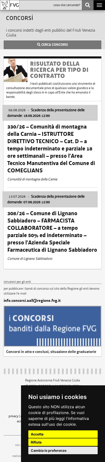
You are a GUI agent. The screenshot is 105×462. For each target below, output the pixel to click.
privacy (13, 416)
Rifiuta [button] (36, 442)
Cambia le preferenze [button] (48, 450)
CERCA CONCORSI (54, 45)
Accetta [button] (37, 434)
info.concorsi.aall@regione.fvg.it (32, 300)
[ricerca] (88, 5)
